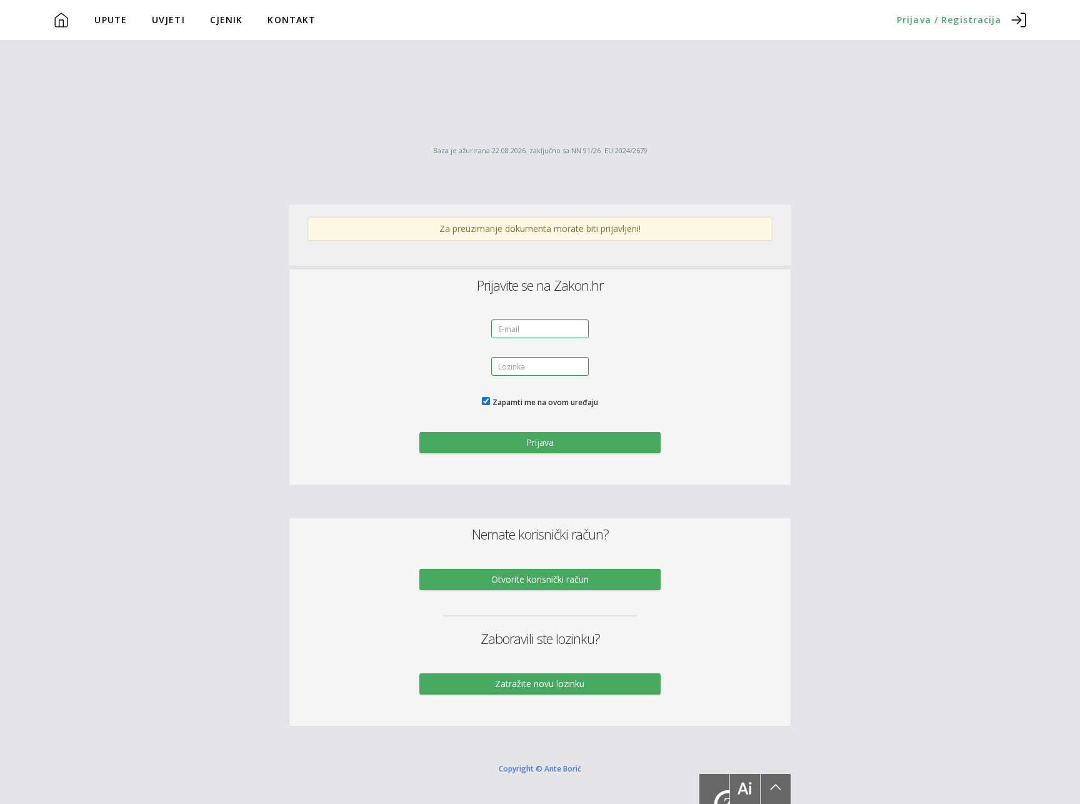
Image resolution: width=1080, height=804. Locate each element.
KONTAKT (292, 20)
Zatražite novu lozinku (539, 684)
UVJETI (168, 20)
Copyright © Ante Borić (540, 768)
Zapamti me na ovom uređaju (545, 402)
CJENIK (226, 20)
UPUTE (110, 20)
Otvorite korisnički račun (540, 579)
